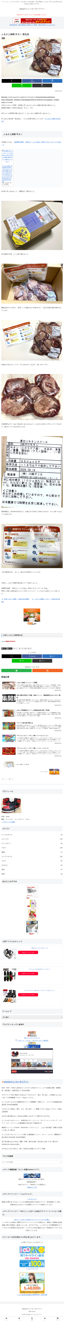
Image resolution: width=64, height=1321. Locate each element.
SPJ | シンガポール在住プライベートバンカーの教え (32, 1220)
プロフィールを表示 (32, 1068)
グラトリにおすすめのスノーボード (39, 969)
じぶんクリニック (32, 1268)
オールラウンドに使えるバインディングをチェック (39, 990)
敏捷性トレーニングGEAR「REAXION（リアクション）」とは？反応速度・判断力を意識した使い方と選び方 (32, 1129)
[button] (42, 85)
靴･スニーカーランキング (32, 1038)
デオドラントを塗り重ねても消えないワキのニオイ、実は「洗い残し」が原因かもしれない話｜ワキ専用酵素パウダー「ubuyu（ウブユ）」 (32, 1096)
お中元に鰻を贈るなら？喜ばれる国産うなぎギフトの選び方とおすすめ (26, 1116)
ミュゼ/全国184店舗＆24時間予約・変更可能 (32, 1295)
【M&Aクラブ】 (32, 1187)
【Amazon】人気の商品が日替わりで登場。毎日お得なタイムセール (32, 25)
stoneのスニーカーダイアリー (16, 1082)
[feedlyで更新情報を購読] (16, 670)
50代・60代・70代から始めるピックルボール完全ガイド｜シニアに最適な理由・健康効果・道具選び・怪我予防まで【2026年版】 (31, 1089)
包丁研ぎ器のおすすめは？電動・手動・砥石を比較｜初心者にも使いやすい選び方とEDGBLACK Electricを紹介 (30, 1143)
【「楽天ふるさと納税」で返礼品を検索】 (15, 599)
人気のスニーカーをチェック (39, 948)
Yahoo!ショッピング (27, 952)
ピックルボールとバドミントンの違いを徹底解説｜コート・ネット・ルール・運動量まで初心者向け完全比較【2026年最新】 (32, 1136)
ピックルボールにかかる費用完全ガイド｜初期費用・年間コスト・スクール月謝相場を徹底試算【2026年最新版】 (32, 1103)
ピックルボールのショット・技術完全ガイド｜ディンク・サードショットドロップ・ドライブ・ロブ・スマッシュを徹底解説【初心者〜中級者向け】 (32, 1122)
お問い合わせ (32, 1311)
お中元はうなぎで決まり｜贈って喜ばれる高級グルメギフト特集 (23, 1148)
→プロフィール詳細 (8, 822)
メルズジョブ (32, 1199)
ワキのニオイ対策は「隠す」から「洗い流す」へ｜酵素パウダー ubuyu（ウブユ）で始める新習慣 (32, 1110)
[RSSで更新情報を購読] (47, 670)
